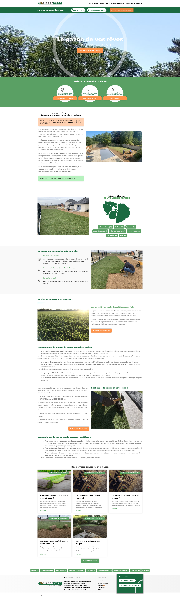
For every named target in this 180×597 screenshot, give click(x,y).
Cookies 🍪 (101, 585)
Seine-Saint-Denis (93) (117, 231)
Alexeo (140, 595)
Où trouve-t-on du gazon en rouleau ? (75, 583)
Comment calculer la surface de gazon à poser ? (78, 581)
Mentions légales (103, 583)
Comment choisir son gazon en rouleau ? (76, 585)
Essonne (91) (130, 227)
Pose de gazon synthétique (114, 3)
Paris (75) (34, 570)
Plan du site (101, 587)
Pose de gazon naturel (96, 3)
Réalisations (129, 3)
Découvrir (43, 510)
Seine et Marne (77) (105, 570)
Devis (99, 589)
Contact (139, 3)
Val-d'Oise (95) (112, 235)
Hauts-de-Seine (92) (100, 231)
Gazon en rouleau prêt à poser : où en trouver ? (77, 587)
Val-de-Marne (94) (134, 231)
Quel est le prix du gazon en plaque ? (75, 589)
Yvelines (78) (119, 227)
